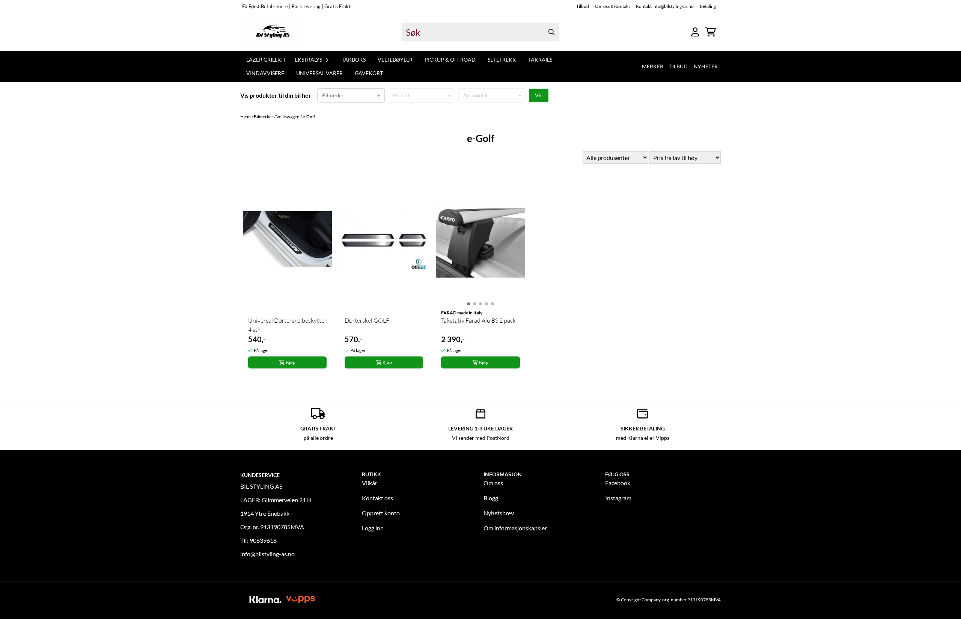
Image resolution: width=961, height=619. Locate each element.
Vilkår (369, 482)
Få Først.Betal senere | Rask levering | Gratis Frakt (296, 6)
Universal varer (319, 73)
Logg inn (373, 527)
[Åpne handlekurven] (710, 32)
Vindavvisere (265, 73)
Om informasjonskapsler (515, 527)
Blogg (491, 497)
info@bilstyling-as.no (267, 553)
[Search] (551, 32)
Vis (538, 95)
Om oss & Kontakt (612, 6)
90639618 (263, 540)
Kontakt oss (377, 497)
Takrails (540, 59)
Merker (652, 66)
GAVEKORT (369, 73)
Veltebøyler (395, 59)
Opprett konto (381, 512)
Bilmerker (264, 116)
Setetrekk (502, 59)
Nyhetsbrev (499, 512)
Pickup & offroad (450, 59)
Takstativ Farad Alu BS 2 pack (478, 320)
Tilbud (582, 6)
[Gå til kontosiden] (695, 32)
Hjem (246, 116)
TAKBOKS (354, 59)
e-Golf (309, 116)
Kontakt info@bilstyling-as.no (665, 6)
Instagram (618, 497)
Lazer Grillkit (266, 59)
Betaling (708, 6)
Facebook (617, 482)
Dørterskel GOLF (367, 320)
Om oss (493, 482)
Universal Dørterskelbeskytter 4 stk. (287, 325)
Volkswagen (288, 116)
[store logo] (273, 32)
